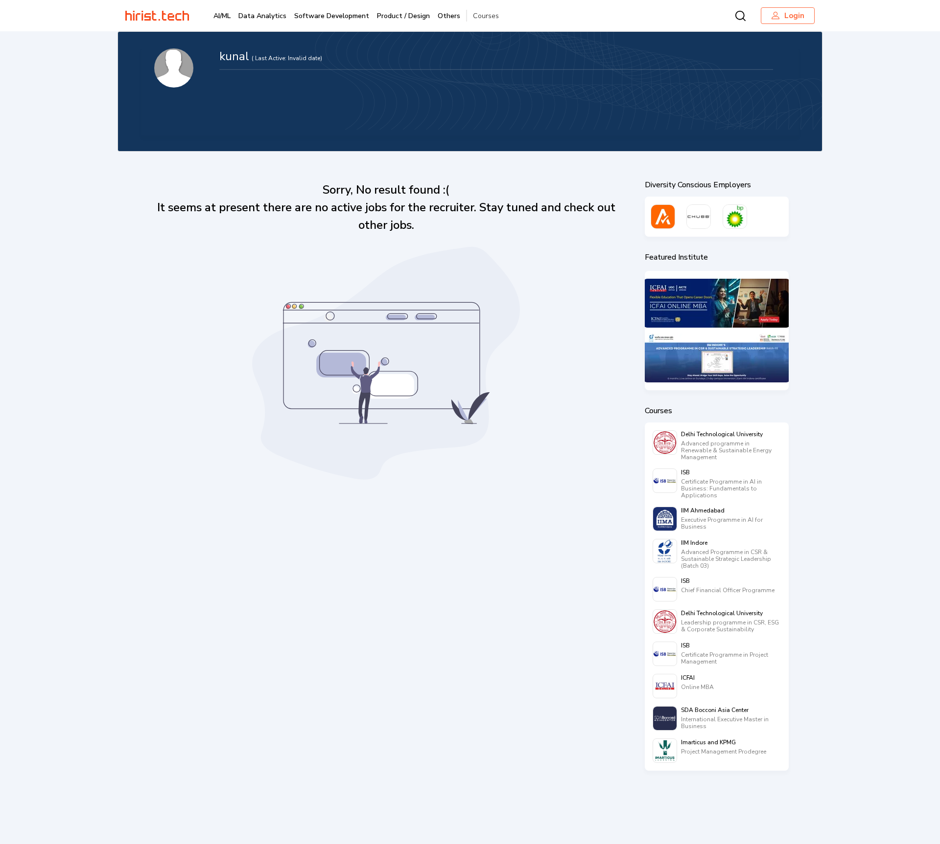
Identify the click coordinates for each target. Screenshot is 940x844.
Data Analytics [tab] (262, 16)
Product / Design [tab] (403, 16)
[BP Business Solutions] (735, 216)
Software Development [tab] (331, 16)
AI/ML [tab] (222, 16)
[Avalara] (663, 216)
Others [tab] (449, 16)
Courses (486, 16)
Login (794, 16)
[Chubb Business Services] (698, 216)
